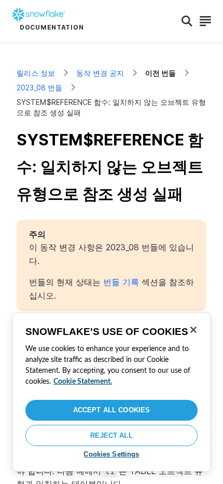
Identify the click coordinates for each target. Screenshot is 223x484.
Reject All (111, 435)
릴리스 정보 (36, 73)
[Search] (187, 21)
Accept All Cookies (111, 410)
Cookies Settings (111, 454)
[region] (111, 392)
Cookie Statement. (82, 381)
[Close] (193, 329)
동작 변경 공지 (100, 73)
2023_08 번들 (39, 87)
